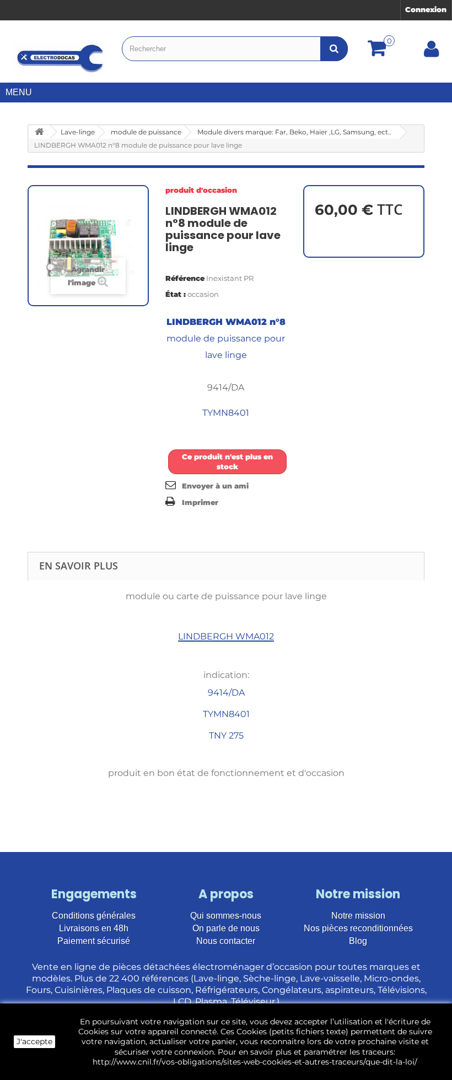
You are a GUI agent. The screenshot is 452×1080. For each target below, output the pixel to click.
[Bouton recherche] (334, 48)
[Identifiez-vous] (431, 52)
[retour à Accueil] (39, 132)
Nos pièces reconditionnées (358, 928)
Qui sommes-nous (225, 915)
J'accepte (34, 1041)
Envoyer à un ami (215, 485)
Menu (19, 92)
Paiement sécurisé (93, 941)
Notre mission (358, 915)
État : (175, 294)
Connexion (425, 9)
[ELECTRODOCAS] (61, 58)
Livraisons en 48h (93, 928)
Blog (358, 941)
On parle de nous (226, 928)
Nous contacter (225, 941)
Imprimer (200, 502)
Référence (185, 278)
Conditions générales (94, 915)
